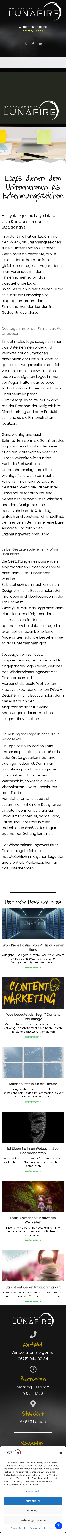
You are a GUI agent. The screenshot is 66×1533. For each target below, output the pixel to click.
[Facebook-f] (33, 43)
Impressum (49, 1528)
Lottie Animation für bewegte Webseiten (33, 1220)
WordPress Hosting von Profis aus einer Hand (33, 947)
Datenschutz (36, 1528)
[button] (60, 1453)
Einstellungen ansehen (33, 1520)
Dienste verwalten (32, 1491)
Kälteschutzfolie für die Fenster (33, 1084)
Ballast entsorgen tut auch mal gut (33, 1287)
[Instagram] (26, 43)
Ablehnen (33, 1510)
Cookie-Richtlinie (19, 1528)
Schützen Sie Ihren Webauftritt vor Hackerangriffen (33, 1150)
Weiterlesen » (33, 967)
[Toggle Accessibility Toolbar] (58, 1525)
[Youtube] (40, 43)
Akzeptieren (33, 1500)
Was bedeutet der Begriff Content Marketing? (33, 1016)
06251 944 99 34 (33, 31)
